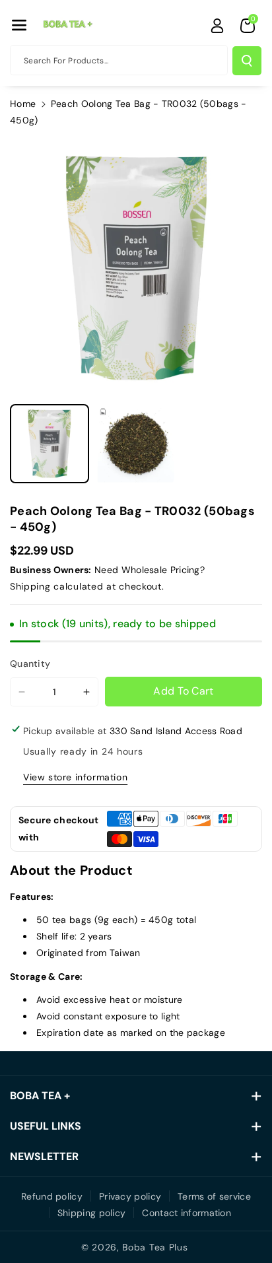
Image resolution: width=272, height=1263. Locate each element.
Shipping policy (91, 1213)
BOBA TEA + (40, 1096)
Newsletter (44, 1156)
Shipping (30, 586)
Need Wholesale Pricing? (149, 570)
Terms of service (214, 1196)
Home (23, 104)
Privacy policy (130, 1196)
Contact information (186, 1213)
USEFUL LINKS (45, 1126)
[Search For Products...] (246, 60)
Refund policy (52, 1196)
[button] (19, 25)
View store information (75, 777)
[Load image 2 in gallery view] (135, 443)
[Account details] (217, 25)
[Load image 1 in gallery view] (49, 443)
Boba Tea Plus (154, 1247)
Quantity (30, 663)
